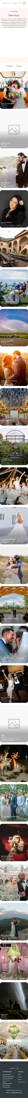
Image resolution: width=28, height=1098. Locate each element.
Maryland (5, 817)
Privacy (20, 1079)
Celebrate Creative (17, 1092)
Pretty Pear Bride (7, 1074)
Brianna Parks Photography (8, 935)
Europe (4, 184)
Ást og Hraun (4, 1014)
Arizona (4, 699)
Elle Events (4, 776)
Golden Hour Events (6, 1054)
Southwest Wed (6, 1087)
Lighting (17, 738)
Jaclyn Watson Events (6, 420)
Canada (4, 342)
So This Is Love (6, 1080)
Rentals (10, 740)
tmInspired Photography (7, 499)
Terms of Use (21, 1082)
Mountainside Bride (7, 1083)
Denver (4, 659)
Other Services (4, 225)
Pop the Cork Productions (7, 697)
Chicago (4, 303)
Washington (5, 501)
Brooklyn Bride (6, 1085)
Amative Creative (5, 341)
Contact (20, 1077)
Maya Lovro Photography (7, 103)
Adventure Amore (5, 143)
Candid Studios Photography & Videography (12, 658)
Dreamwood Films (5, 182)
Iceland (4, 1015)
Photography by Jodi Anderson (9, 380)
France (4, 736)
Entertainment (4, 738)
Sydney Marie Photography (8, 301)
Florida (4, 897)
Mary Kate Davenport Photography (10, 816)
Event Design (11, 738)
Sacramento (5, 936)
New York (5, 104)
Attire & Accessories (6, 976)
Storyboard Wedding (8, 1078)
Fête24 (3, 735)
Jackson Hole (6, 857)
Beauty (13, 976)
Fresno (4, 223)
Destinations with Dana (7, 895)
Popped (5, 1081)
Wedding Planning (5, 265)
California (5, 580)
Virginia (4, 540)
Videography (10, 186)
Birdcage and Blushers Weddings (10, 618)
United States (6, 421)
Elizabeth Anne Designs (8, 1076)
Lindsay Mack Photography (8, 539)
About (19, 1074)
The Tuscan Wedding (6, 460)
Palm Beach (5, 263)
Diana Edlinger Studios (7, 856)
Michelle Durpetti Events (7, 262)
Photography (9, 66)
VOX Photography (5, 578)
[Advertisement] (14, 43)
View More (19, 66)
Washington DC (6, 778)
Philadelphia (5, 382)
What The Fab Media (6, 222)
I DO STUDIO (4, 973)
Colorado (5, 144)
